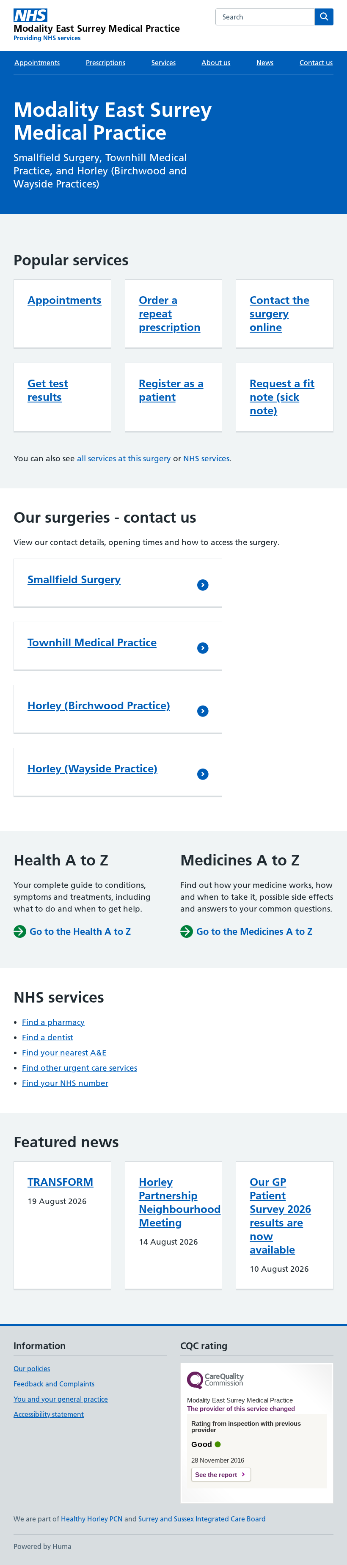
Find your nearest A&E (64, 1053)
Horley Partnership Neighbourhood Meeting (180, 1202)
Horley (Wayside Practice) (92, 768)
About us (215, 62)
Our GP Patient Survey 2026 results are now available (280, 1215)
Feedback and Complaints (54, 1384)
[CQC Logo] (215, 1381)
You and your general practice (61, 1399)
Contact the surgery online (279, 313)
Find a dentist (47, 1037)
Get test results (48, 390)
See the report (216, 1474)
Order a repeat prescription (170, 313)
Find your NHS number (65, 1083)
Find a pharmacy (53, 1022)
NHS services (206, 458)
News (264, 62)
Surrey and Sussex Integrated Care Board (202, 1519)
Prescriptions (105, 62)
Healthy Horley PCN (92, 1519)
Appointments (37, 62)
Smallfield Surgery (74, 579)
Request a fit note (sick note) (282, 397)
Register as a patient (171, 390)
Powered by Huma (43, 1546)
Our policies (32, 1368)
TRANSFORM (61, 1182)
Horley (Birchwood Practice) (99, 705)
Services (163, 62)
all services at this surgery (124, 458)
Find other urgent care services (79, 1068)
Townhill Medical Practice (92, 642)
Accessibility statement (49, 1414)
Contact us (316, 62)
